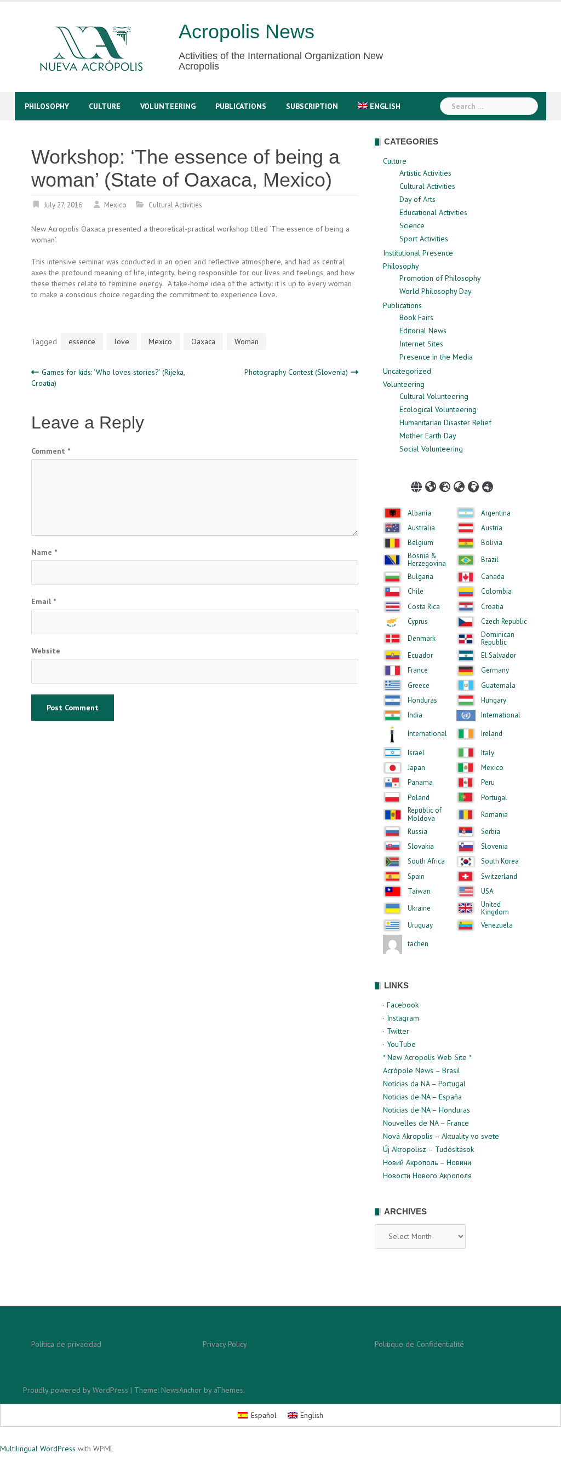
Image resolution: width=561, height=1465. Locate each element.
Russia (417, 832)
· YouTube (399, 1044)
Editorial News (422, 330)
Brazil (490, 560)
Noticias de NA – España (422, 1097)
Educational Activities (433, 212)
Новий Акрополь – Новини (427, 1162)
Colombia (496, 591)
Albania (419, 513)
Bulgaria (420, 577)
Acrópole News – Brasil (421, 1070)
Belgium (420, 543)
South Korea (500, 861)
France (418, 670)
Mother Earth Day (427, 436)
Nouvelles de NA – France (426, 1123)
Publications (240, 106)
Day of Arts (417, 199)
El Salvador (498, 655)
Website (45, 651)
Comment (50, 451)
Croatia (492, 607)
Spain (416, 877)
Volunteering (168, 106)
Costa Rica (424, 607)
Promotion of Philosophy (440, 278)
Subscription (312, 106)
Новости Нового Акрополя (427, 1175)
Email (43, 601)
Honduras (422, 700)
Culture (105, 106)
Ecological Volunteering (438, 409)
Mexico (115, 205)
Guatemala (498, 686)
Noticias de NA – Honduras (426, 1110)
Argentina (496, 513)
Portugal (494, 798)
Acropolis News (246, 31)
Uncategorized (407, 371)
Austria (491, 528)
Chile (415, 591)
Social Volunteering (431, 449)
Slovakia (421, 846)
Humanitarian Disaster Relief (445, 422)
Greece (419, 686)
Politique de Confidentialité (419, 1344)
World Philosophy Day (435, 291)
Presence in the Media (436, 357)
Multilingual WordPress (38, 1449)
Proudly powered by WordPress (75, 1390)
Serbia (490, 832)
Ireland (491, 734)
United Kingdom (495, 909)
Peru (488, 782)
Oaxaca (203, 341)
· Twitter (396, 1031)
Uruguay (420, 925)
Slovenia (494, 846)
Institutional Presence (418, 253)
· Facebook (401, 1005)
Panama (420, 782)
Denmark (422, 638)
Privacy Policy (225, 1344)
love (122, 341)
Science (412, 225)
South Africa (426, 861)
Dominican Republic (497, 639)
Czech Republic (504, 622)
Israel (416, 753)
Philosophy (47, 106)
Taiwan (419, 891)
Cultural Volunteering (433, 396)
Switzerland (499, 877)
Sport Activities (423, 239)
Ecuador (420, 655)
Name (44, 552)
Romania (494, 815)
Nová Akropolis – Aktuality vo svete (441, 1136)
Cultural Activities (175, 205)
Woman (246, 341)
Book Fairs (416, 317)
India (415, 715)
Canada (493, 577)
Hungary (493, 700)
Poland (419, 798)
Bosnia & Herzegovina (427, 560)
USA (487, 891)
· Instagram (401, 1018)
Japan (416, 768)
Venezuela (497, 925)
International (500, 715)
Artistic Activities (425, 173)
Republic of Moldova (425, 815)
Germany (495, 670)
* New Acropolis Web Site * (427, 1057)
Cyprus (418, 622)
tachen (418, 944)
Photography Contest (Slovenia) (296, 372)
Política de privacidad (66, 1344)
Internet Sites (421, 344)
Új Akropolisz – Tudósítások (428, 1149)
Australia (421, 528)
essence (81, 341)
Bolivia (491, 543)
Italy (487, 753)
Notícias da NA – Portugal (424, 1083)
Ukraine (419, 908)
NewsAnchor (181, 1390)
